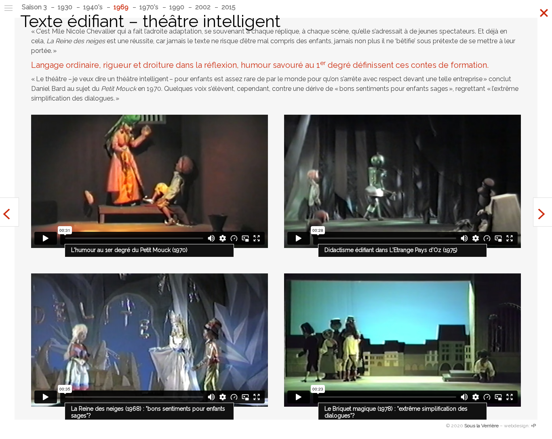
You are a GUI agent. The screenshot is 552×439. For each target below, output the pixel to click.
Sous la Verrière (481, 425)
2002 (203, 7)
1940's (93, 7)
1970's (148, 7)
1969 (121, 7)
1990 (176, 7)
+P (533, 425)
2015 (228, 7)
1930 (65, 7)
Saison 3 (34, 7)
